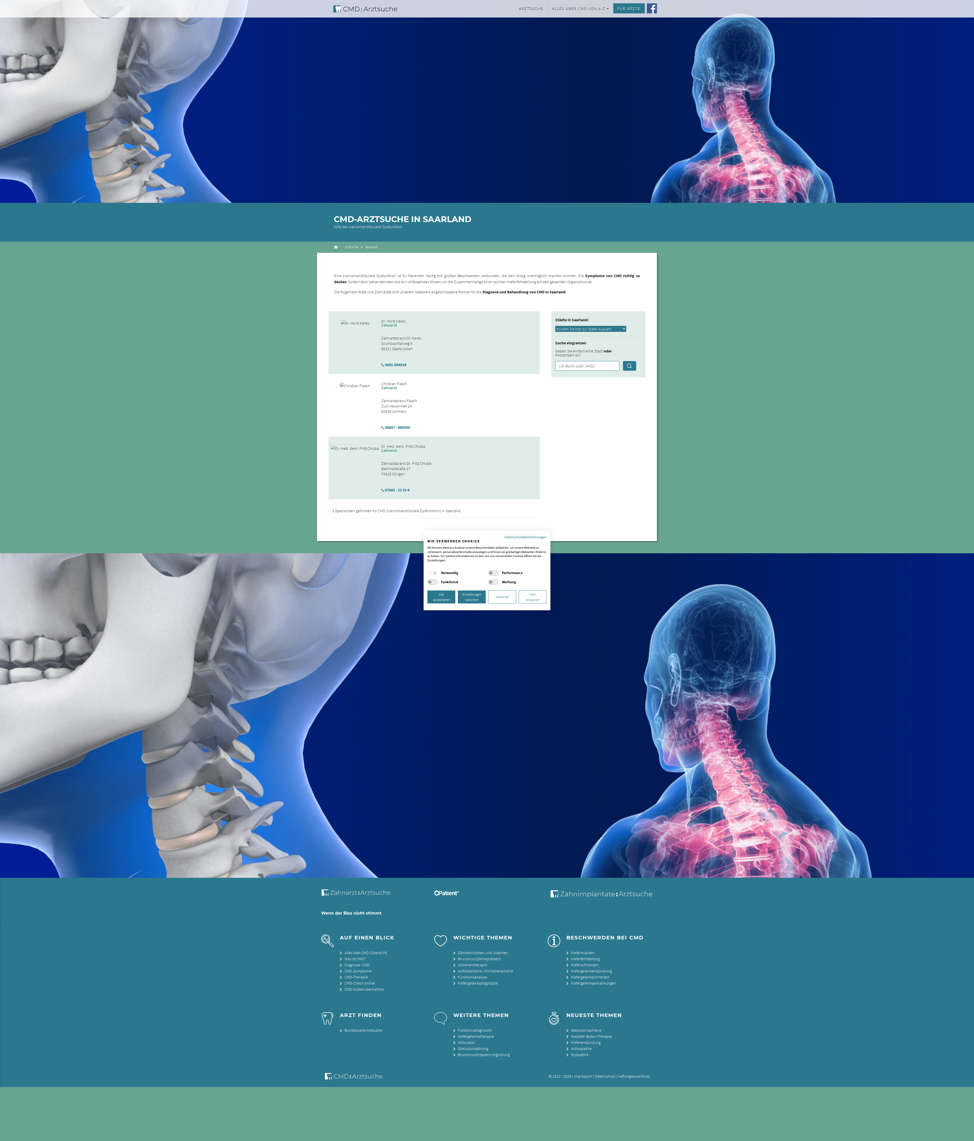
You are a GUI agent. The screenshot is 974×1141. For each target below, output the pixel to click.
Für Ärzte (628, 8)
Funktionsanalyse (472, 976)
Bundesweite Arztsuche (363, 1030)
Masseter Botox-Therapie (591, 1036)
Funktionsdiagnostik (475, 1030)
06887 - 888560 (397, 427)
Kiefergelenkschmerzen (590, 976)
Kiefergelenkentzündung (591, 970)
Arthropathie (581, 1048)
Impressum (583, 1076)
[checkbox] (432, 573)
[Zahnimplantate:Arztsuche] (600, 895)
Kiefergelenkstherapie (476, 1036)
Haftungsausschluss (633, 1076)
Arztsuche (531, 8)
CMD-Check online (359, 983)
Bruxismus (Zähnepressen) (479, 958)
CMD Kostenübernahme (364, 989)
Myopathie (579, 1054)
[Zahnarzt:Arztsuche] (358, 895)
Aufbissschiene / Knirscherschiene (485, 970)
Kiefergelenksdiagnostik (478, 983)
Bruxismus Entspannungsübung (484, 1054)
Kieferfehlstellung (585, 958)
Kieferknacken (583, 952)
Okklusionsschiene (586, 1030)
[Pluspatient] (446, 894)
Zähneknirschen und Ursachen (483, 952)
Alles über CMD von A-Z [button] (578, 8)
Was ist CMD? (355, 958)
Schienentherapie (472, 964)
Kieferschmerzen (584, 964)
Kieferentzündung (586, 1042)
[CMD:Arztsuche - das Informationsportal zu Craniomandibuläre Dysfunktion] (361, 9)
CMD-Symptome (358, 970)
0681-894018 (395, 365)
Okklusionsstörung (473, 1048)
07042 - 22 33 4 (397, 490)
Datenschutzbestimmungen (526, 537)
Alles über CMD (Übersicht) (365, 952)
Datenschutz (605, 1076)
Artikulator (466, 1042)
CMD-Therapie (356, 976)
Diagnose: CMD (357, 964)
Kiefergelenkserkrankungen (593, 983)
